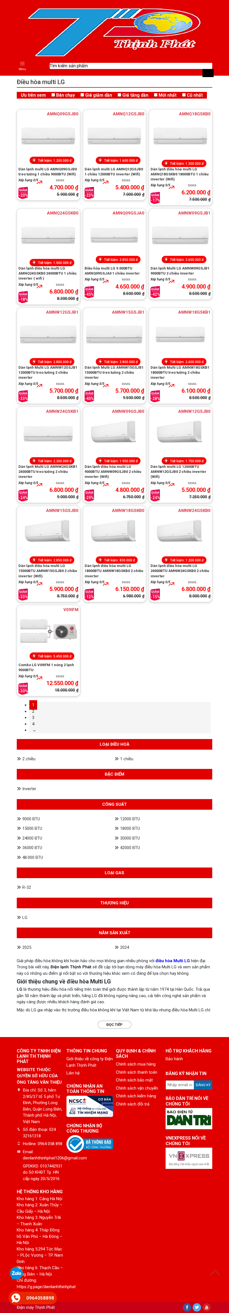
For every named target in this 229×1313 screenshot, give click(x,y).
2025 (26, 947)
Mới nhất (167, 95)
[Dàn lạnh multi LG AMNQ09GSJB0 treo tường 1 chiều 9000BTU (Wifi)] (48, 136)
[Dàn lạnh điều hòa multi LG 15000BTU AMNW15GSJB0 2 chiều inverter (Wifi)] (48, 532)
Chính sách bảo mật (134, 1080)
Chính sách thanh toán (136, 1072)
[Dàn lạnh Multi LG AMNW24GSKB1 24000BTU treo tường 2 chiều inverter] (48, 433)
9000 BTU (31, 818)
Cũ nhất (195, 95)
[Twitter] (197, 1307)
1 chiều (126, 758)
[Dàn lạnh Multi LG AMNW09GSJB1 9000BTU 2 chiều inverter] (181, 235)
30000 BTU (130, 838)
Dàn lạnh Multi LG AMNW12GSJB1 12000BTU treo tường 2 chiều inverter (47, 372)
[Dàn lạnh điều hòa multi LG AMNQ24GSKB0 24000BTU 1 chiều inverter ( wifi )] (48, 235)
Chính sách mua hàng (136, 1064)
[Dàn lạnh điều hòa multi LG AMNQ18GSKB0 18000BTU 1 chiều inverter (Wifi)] (181, 136)
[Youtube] (206, 1307)
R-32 (26, 887)
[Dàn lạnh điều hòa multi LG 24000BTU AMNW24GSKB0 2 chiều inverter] (181, 532)
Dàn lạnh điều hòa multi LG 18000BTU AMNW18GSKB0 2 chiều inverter (114, 571)
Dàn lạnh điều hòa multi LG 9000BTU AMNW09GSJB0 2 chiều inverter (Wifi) (113, 471)
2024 (124, 947)
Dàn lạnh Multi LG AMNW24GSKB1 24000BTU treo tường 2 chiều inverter (47, 471)
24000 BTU (32, 838)
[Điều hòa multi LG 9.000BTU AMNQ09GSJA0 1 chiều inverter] (115, 235)
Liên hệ (73, 1073)
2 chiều (28, 758)
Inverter (29, 788)
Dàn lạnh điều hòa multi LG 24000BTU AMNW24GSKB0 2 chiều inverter (180, 571)
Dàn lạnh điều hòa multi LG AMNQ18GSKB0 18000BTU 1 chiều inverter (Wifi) (180, 174)
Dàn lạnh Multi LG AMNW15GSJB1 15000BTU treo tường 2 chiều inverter (114, 372)
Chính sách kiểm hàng (136, 1095)
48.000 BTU (32, 857)
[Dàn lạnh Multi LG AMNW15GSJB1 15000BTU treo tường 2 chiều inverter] (115, 334)
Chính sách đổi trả (132, 1104)
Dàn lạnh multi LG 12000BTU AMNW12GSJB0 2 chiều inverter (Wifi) (178, 471)
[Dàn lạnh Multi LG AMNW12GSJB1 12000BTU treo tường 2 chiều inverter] (48, 334)
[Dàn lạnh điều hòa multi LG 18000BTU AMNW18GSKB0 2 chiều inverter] (115, 532)
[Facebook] (187, 1307)
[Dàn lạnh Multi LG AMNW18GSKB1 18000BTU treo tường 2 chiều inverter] (181, 334)
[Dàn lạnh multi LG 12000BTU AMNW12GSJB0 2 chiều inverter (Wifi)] (181, 433)
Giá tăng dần (135, 95)
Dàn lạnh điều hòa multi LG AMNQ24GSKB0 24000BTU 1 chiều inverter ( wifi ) (47, 273)
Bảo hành (174, 1058)
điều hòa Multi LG (173, 960)
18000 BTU (130, 828)
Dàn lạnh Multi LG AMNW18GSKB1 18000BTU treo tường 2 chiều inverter (180, 372)
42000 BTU (130, 847)
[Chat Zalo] (16, 1274)
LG (24, 917)
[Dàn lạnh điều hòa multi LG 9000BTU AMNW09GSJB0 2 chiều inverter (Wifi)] (115, 433)
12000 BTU (130, 818)
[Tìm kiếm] (208, 73)
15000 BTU (32, 828)
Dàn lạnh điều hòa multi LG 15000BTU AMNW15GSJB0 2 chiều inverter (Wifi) (47, 571)
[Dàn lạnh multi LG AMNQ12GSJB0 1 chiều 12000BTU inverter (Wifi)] (115, 136)
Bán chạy (65, 95)
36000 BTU (32, 847)
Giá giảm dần (98, 95)
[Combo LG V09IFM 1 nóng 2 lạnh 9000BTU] (48, 632)
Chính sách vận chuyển (137, 1088)
